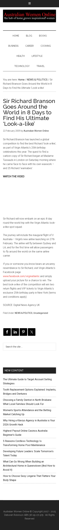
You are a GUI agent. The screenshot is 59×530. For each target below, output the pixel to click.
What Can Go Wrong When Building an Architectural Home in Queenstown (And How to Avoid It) (29, 465)
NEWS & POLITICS (23, 313)
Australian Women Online (29, 16)
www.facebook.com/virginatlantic (21, 276)
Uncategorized (40, 313)
